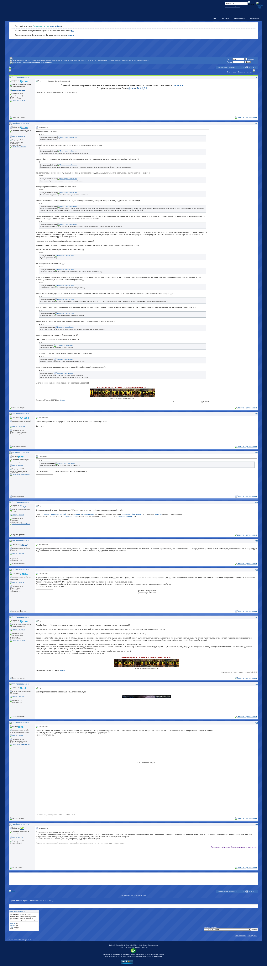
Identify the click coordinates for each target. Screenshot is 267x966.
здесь (71, 35)
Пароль (229, 62)
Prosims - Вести (143, 60)
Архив (250, 935)
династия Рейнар (125, 517)
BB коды (12, 923)
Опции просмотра (245, 72)
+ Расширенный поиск (232, 7)
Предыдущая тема (127, 895)
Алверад (158, 514)
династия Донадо (72, 517)
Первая (232, 67)
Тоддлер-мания (88, 514)
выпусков (178, 85)
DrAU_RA (142, 88)
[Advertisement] (133, 878)
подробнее (55, 26)
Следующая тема (140, 895)
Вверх (255, 935)
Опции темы (231, 72)
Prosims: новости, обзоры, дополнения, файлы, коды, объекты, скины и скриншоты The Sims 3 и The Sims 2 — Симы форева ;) (63, 60)
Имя (228, 59)
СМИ (135, 60)
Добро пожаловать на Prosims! (120, 60)
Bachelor (76, 514)
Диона (131, 88)
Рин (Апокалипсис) (51, 514)
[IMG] (11, 927)
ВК (72, 31)
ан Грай (63, 514)
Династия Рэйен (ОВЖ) (131, 514)
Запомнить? (252, 59)
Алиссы (62, 400)
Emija (23, 506)
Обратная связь (240, 935)
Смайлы (12, 925)
